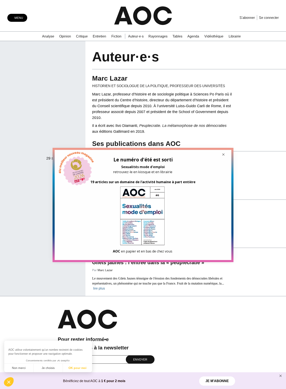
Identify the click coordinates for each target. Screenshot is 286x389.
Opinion (65, 36)
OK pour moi (77, 368)
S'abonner (247, 17)
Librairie (235, 36)
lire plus (99, 288)
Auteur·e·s (136, 36)
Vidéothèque (213, 36)
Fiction (116, 36)
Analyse (48, 36)
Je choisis (48, 368)
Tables (177, 36)
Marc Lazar (105, 270)
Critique (82, 36)
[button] (9, 382)
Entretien (99, 36)
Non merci (19, 368)
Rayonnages (157, 36)
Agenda (193, 36)
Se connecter (269, 17)
